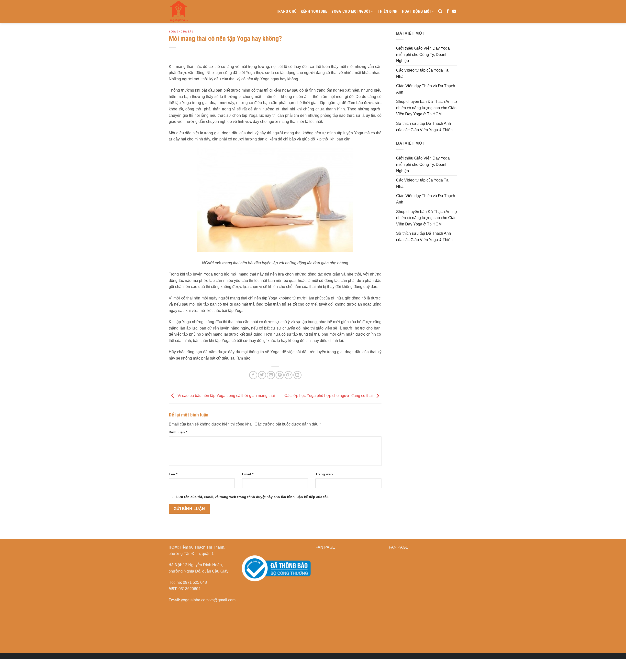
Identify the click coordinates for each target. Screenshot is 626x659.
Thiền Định (388, 11)
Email (247, 474)
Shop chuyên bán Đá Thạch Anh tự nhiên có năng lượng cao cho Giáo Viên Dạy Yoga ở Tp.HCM (426, 107)
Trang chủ (286, 11)
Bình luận (178, 432)
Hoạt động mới (416, 11)
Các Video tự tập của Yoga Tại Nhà (422, 73)
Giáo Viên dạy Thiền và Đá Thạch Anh (425, 89)
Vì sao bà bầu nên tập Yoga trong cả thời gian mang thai (226, 395)
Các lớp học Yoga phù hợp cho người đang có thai (329, 395)
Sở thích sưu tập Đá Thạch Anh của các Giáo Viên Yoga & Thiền (424, 126)
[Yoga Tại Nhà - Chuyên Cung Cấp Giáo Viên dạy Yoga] (202, 11)
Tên (173, 474)
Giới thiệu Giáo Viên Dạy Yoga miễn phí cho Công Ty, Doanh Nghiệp (423, 54)
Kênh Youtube (314, 11)
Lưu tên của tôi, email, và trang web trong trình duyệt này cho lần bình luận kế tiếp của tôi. (252, 497)
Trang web (324, 474)
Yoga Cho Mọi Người (351, 11)
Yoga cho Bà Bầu (181, 31)
